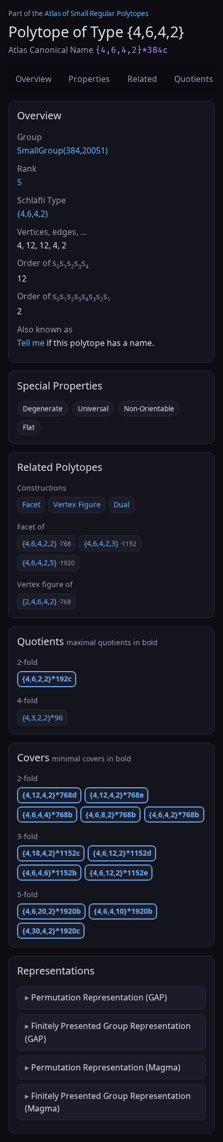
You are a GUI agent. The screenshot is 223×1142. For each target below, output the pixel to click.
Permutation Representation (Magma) (105, 1067)
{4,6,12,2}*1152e (119, 873)
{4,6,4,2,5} (48, 562)
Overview (33, 79)
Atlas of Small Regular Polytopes (96, 13)
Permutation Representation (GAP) (99, 997)
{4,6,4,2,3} (110, 543)
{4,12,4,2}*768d (49, 795)
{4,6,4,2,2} (46, 543)
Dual (122, 504)
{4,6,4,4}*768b (47, 814)
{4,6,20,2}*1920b (51, 911)
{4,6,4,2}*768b (174, 814)
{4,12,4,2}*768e (117, 795)
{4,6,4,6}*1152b (49, 873)
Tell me (31, 343)
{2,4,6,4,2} (46, 601)
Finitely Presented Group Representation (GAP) (108, 1032)
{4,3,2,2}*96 (42, 717)
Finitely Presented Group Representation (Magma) (108, 1102)
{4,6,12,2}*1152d (122, 853)
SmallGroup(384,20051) (62, 150)
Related (142, 79)
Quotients (193, 79)
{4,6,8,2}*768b (111, 814)
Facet (31, 504)
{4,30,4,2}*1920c (51, 931)
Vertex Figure (77, 504)
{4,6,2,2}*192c (47, 679)
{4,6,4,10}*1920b (123, 911)
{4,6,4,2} (32, 213)
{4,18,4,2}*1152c (51, 853)
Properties (89, 79)
